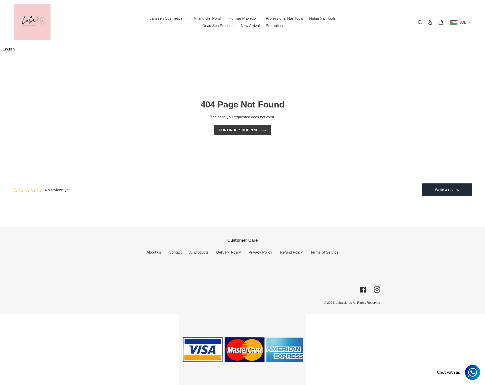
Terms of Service (324, 252)
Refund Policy (291, 252)
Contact (175, 252)
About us (154, 252)
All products (199, 252)
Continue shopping (239, 130)
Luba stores (344, 303)
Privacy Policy (260, 252)
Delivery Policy (228, 252)
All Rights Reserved (366, 303)
